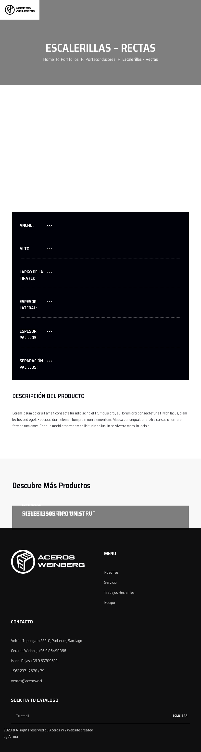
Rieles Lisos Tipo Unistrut (59, 513)
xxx (49, 225)
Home (48, 59)
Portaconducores (100, 59)
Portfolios (70, 59)
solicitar (180, 715)
